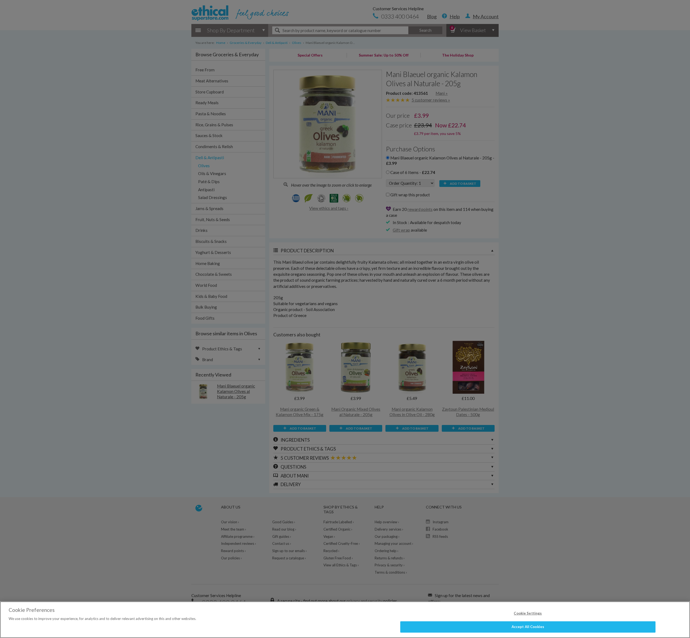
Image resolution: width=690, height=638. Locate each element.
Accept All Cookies (528, 627)
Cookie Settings (528, 613)
